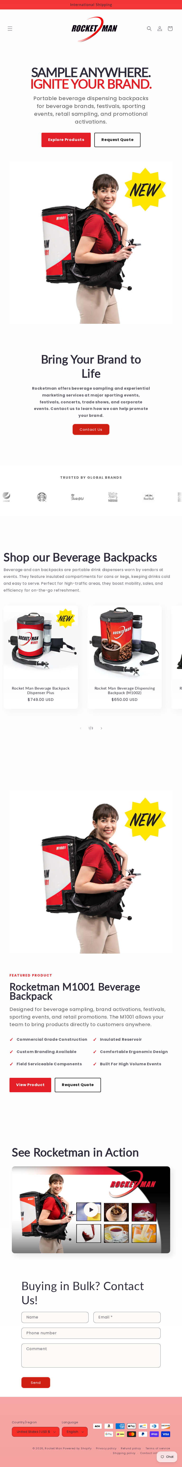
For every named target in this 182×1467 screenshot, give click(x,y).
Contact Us (91, 429)
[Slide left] (80, 728)
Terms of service (158, 1448)
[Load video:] (91, 1209)
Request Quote (117, 139)
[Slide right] (101, 728)
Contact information (155, 1453)
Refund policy (131, 1448)
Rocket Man (53, 1448)
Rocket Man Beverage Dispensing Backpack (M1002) (125, 690)
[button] (10, 28)
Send (36, 1382)
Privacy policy (106, 1448)
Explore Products (66, 139)
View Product (30, 1084)
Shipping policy (124, 1453)
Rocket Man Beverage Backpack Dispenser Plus (40, 690)
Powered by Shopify (77, 1448)
